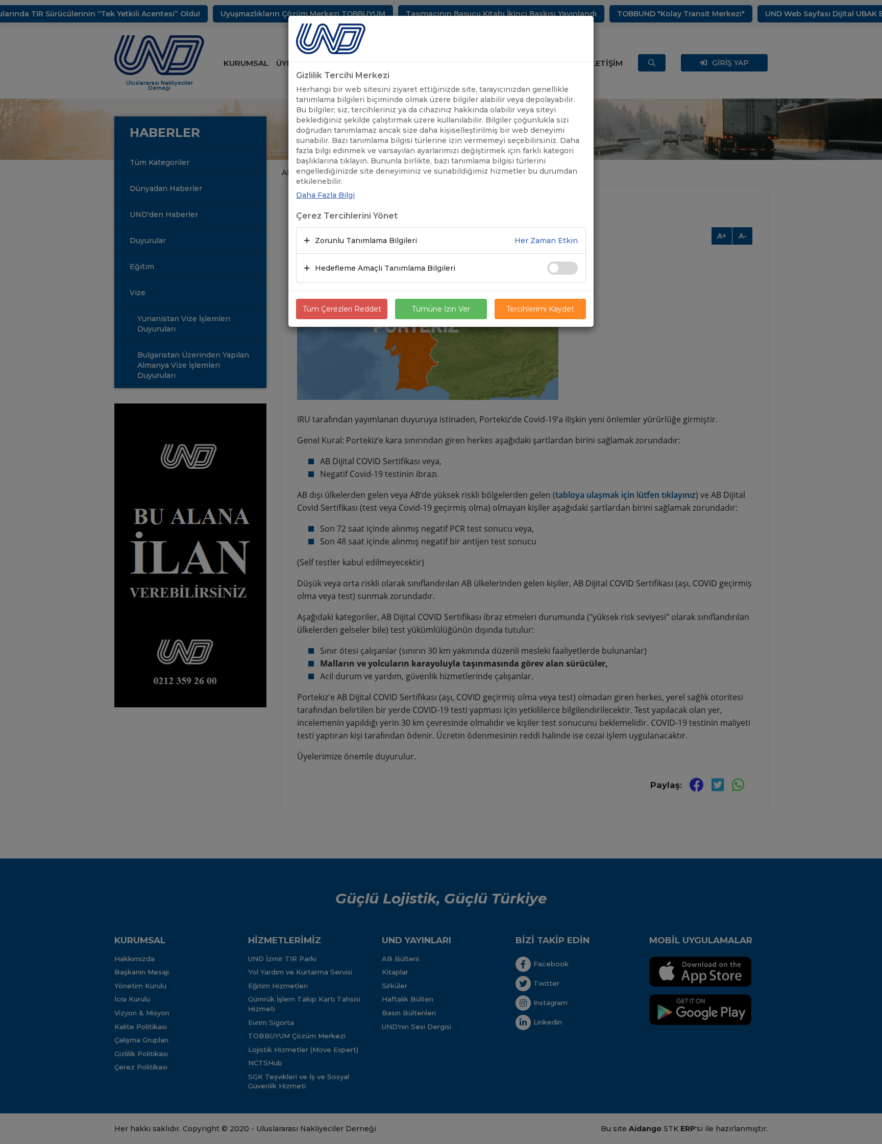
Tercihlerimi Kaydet (540, 309)
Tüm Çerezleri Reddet (342, 309)
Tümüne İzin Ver (441, 309)
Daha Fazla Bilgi (325, 195)
